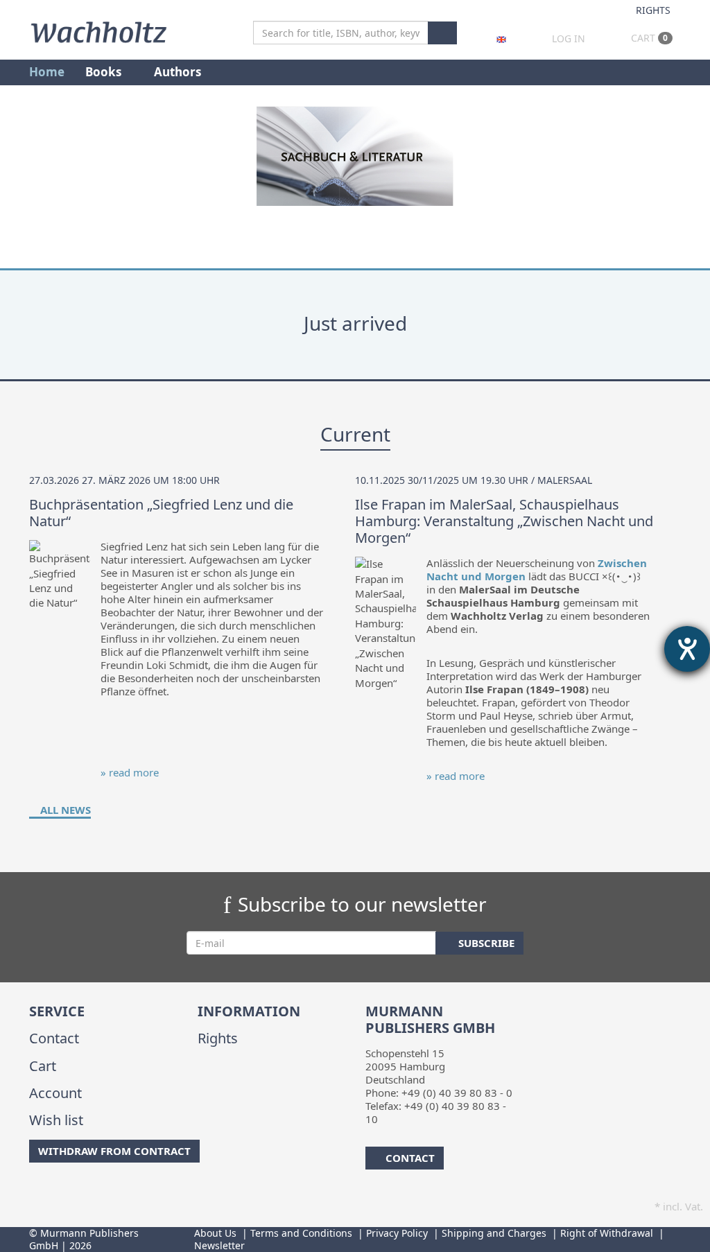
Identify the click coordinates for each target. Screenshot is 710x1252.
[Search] (442, 32)
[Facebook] (31, 1190)
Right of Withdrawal (606, 1233)
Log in (568, 38)
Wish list (56, 1120)
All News (64, 810)
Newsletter (219, 1245)
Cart (648, 37)
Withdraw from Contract (114, 1151)
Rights (653, 10)
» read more (130, 772)
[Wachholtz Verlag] (98, 30)
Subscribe (485, 943)
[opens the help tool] (687, 649)
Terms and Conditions (301, 1233)
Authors (179, 72)
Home (46, 72)
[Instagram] (53, 1190)
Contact (54, 1038)
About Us (215, 1233)
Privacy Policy (397, 1233)
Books (104, 72)
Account (55, 1093)
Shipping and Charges (494, 1233)
